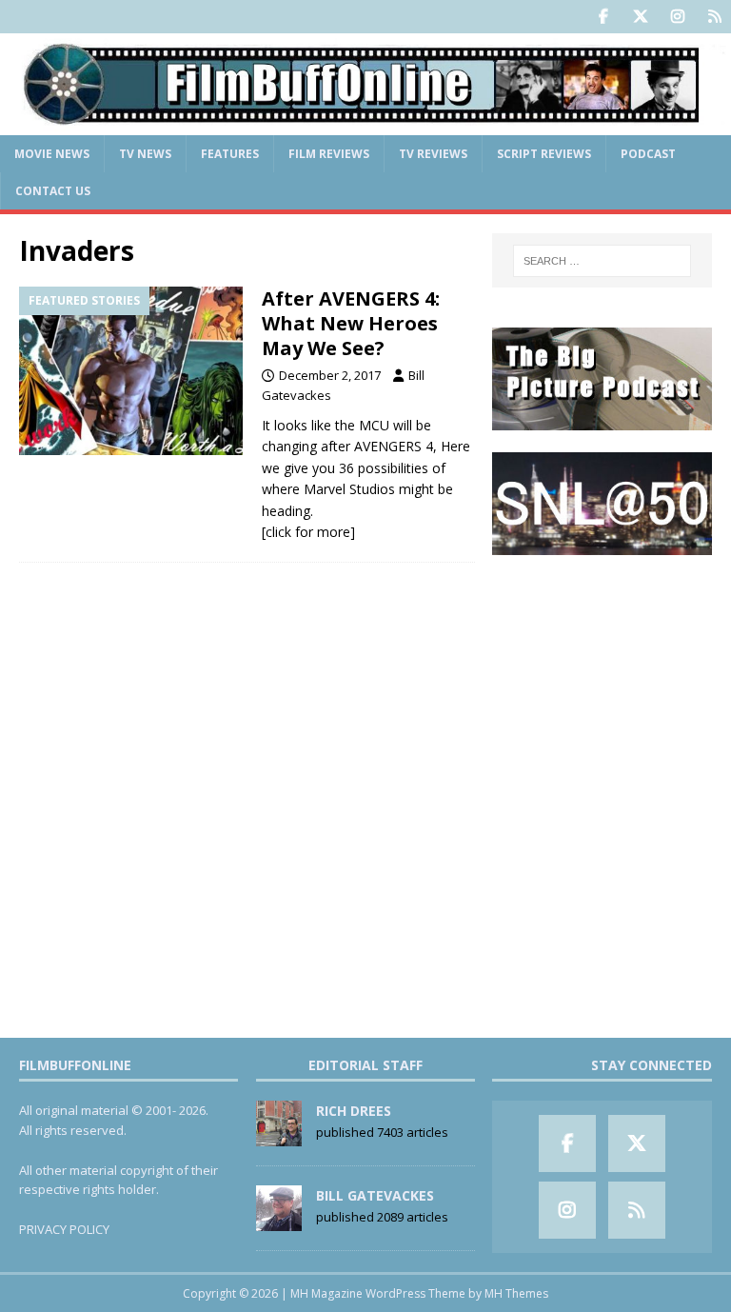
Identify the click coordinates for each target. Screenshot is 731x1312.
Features (230, 154)
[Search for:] (602, 261)
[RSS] (714, 16)
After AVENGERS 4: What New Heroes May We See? (351, 323)
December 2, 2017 (330, 375)
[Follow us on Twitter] (640, 16)
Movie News (51, 154)
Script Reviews (544, 154)
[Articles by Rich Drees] (279, 1135)
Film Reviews (328, 154)
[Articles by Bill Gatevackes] (279, 1220)
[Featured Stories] (131, 371)
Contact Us (52, 191)
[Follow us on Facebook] (603, 16)
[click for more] (308, 532)
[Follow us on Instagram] (677, 16)
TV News (145, 154)
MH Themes (516, 1293)
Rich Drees (353, 1111)
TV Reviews (433, 154)
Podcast (648, 154)
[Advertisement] (601, 671)
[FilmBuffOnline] (365, 123)
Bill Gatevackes (375, 1195)
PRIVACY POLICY (64, 1229)
